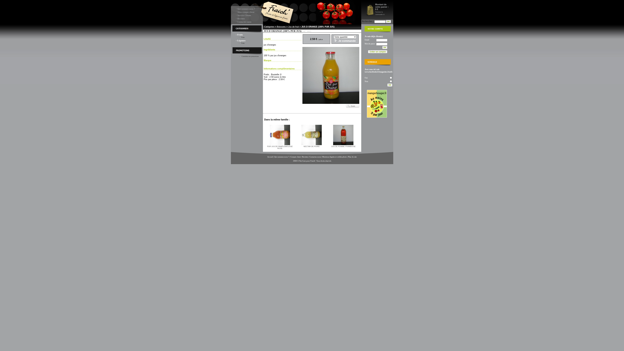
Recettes (241, 18)
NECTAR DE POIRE (312, 146)
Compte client (295, 157)
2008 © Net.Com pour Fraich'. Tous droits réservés (312, 161)
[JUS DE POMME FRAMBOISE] (343, 144)
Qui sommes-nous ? (246, 9)
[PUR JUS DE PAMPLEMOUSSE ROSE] (280, 144)
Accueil (270, 157)
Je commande (347, 40)
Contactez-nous (244, 22)
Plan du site (352, 157)
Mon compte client (245, 12)
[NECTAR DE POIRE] (311, 144)
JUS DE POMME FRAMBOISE (343, 146)
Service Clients (244, 15)
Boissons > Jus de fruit (288, 27)
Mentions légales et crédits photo (334, 157)
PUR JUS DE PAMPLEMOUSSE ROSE (280, 147)
